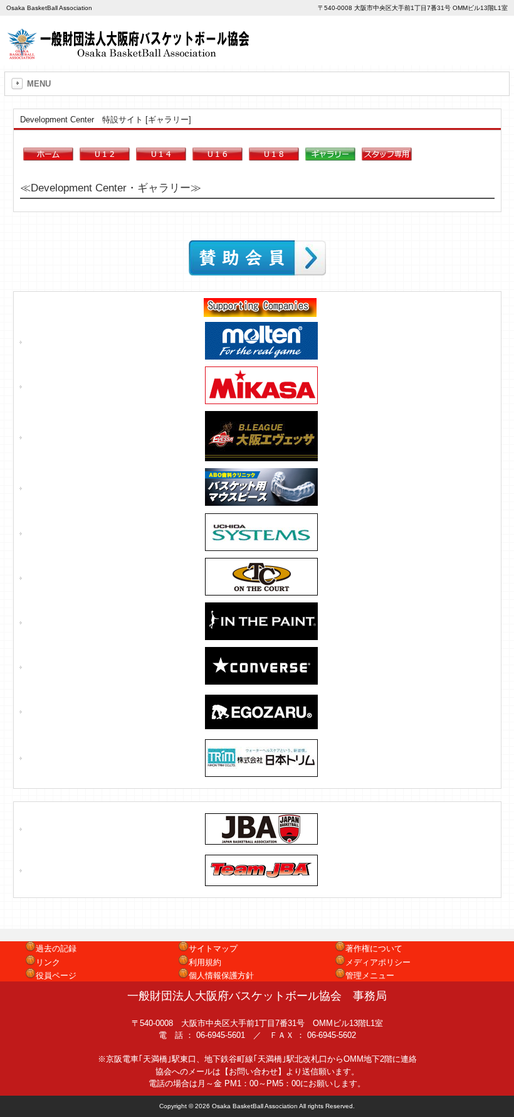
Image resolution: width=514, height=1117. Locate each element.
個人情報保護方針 (221, 975)
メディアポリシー (378, 962)
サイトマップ (213, 948)
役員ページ (56, 975)
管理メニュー (369, 975)
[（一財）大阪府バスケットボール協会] (130, 55)
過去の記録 (56, 948)
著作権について (373, 948)
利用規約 (205, 962)
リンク (48, 962)
